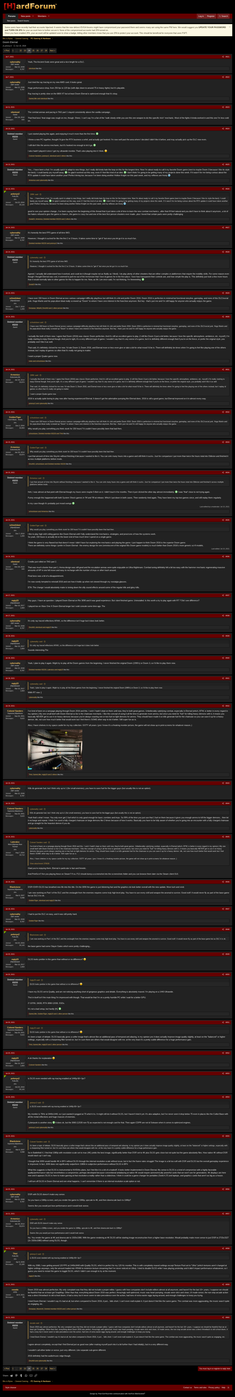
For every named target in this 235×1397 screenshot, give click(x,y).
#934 (227, 472)
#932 (227, 412)
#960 (227, 1317)
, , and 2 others (47, 156)
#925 (227, 164)
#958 (227, 1248)
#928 (227, 252)
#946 (227, 882)
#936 (227, 556)
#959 (227, 1284)
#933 (227, 442)
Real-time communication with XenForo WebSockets (125, 1394)
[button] (33, 16)
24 (29, 51)
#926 (227, 189)
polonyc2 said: (35, 1103)
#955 (227, 1136)
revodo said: (35, 1323)
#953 (227, 1073)
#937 (227, 595)
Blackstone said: (36, 935)
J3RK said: (34, 194)
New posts (25, 16)
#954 (227, 1097)
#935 (227, 520)
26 (37, 51)
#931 (227, 370)
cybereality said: (36, 258)
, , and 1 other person (46, 308)
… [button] (16, 51)
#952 (227, 1053)
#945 (227, 837)
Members (42, 16)
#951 (227, 1022)
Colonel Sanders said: (38, 842)
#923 (227, 107)
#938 (227, 616)
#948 (227, 929)
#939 (227, 636)
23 (25, 51)
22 (21, 51)
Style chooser (10, 1388)
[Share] (223, 56)
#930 (227, 317)
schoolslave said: (37, 322)
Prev (7, 51)
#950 (227, 974)
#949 (227, 954)
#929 (227, 293)
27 (42, 51)
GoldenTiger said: (37, 448)
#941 (227, 678)
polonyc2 (8, 46)
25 (33, 51)
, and (46, 434)
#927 (227, 227)
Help (223, 1388)
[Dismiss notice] (229, 27)
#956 (227, 1189)
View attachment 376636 (39, 864)
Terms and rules (200, 1388)
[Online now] (4, 191)
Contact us (187, 1388)
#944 (227, 803)
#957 (227, 1214)
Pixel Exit (101, 1394)
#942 (227, 706)
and (38, 99)
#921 (227, 57)
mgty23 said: (35, 980)
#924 (227, 129)
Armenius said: (36, 478)
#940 (227, 658)
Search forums (23, 21)
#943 (227, 783)
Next (52, 51)
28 (46, 51)
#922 (227, 77)
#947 (227, 909)
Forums (12, 16)
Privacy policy (214, 1388)
